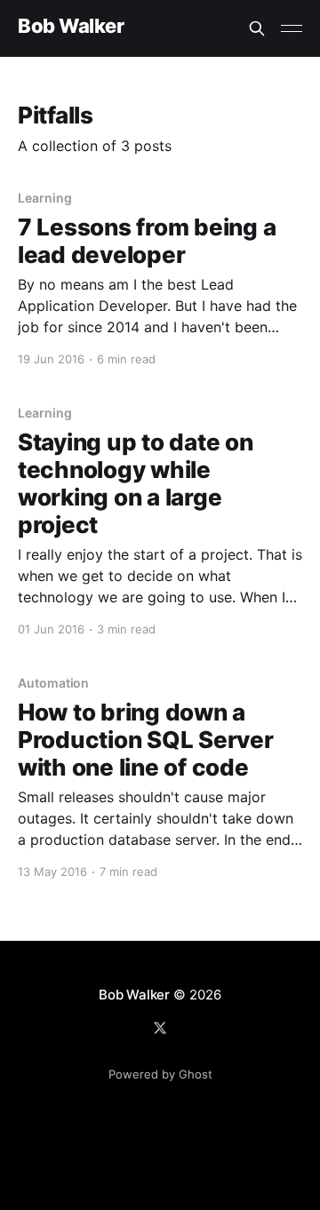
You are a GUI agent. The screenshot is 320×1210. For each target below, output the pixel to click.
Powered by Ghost (160, 1074)
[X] (160, 1028)
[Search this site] (257, 28)
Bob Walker (71, 26)
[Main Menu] (291, 28)
